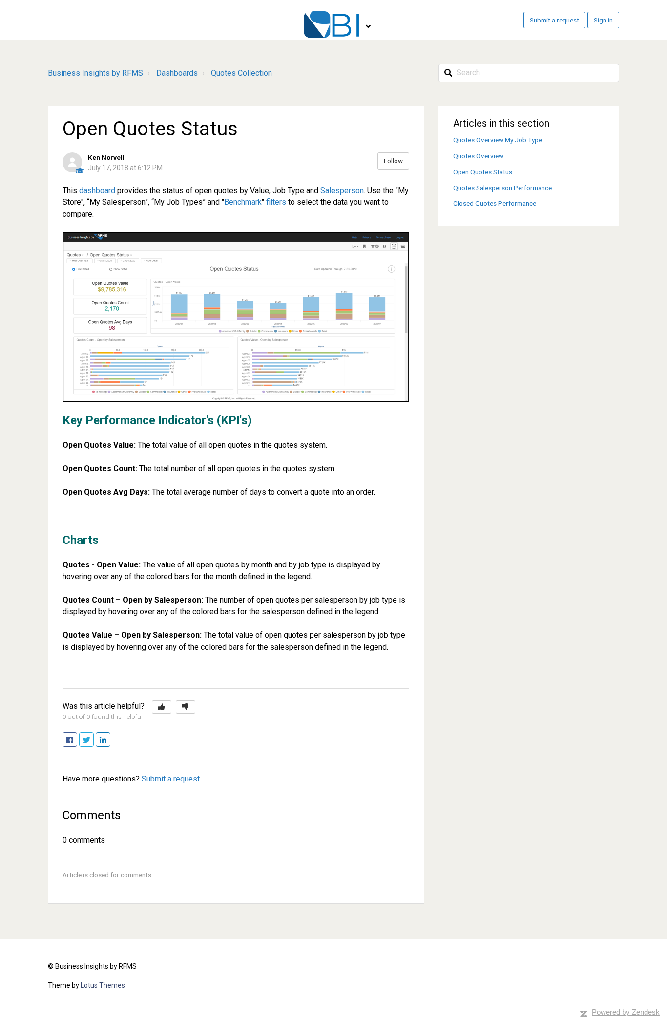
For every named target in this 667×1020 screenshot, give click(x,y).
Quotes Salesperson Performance (502, 188)
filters (276, 202)
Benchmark (243, 202)
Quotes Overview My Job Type (497, 140)
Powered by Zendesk (626, 1012)
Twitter (93, 740)
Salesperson (342, 190)
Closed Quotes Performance (494, 203)
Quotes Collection (241, 73)
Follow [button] (393, 161)
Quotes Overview (478, 156)
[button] (161, 707)
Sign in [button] (603, 20)
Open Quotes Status (482, 171)
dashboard (97, 190)
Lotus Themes (103, 985)
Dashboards (177, 73)
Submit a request (554, 20)
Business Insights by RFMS (95, 73)
